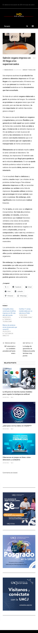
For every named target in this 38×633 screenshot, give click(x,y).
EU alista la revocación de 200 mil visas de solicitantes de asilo (19, 5)
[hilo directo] (19, 15)
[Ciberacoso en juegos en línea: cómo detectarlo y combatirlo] (19, 444)
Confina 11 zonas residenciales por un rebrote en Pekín (25, 311)
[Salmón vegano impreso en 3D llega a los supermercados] (19, 44)
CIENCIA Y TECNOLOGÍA (28, 70)
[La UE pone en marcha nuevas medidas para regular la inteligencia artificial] (19, 378)
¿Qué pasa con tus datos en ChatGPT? (17, 426)
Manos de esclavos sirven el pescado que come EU (10, 327)
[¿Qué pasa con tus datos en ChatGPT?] (19, 412)
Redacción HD (8, 70)
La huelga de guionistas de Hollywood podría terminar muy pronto (29, 351)
